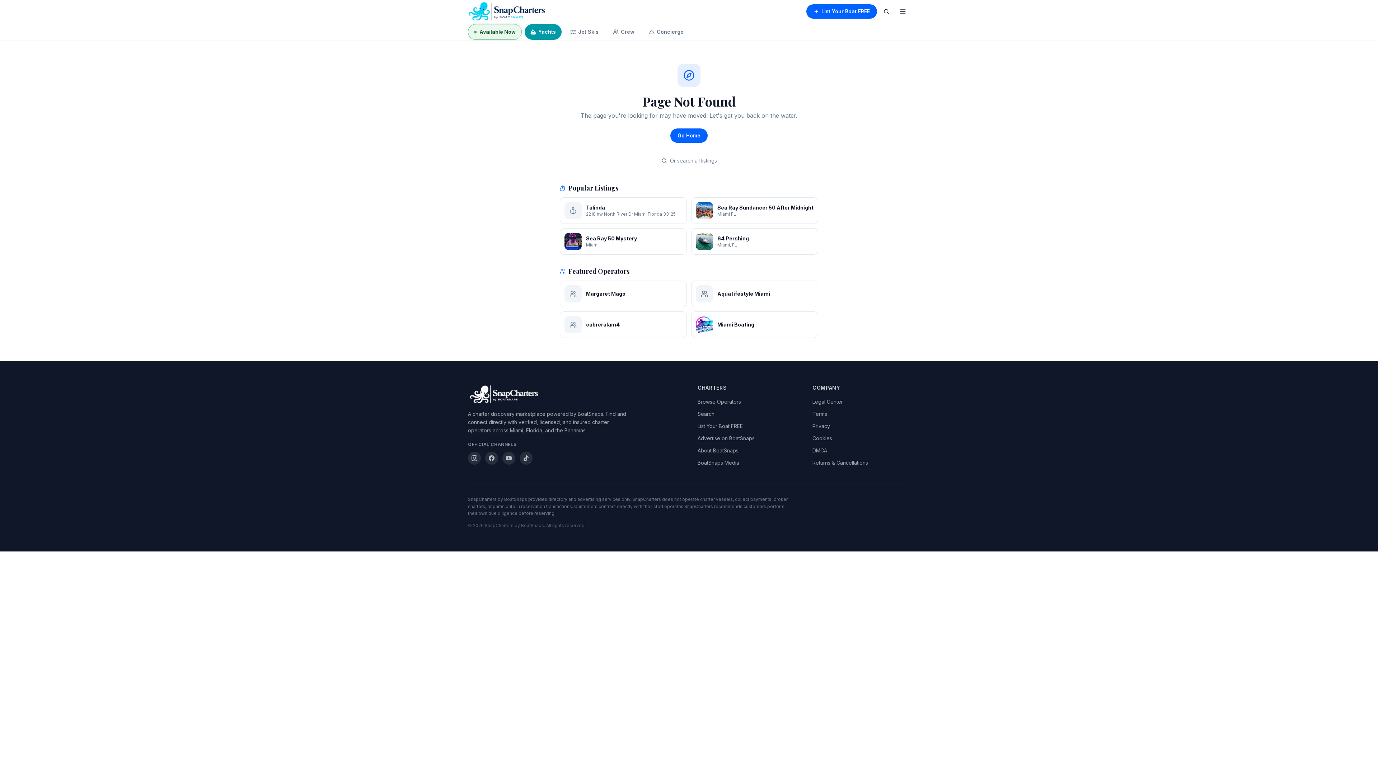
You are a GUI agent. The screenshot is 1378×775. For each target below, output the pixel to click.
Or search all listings (693, 161)
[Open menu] (903, 11)
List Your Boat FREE (845, 11)
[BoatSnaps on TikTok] (526, 458)
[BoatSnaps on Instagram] (474, 458)
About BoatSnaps (718, 450)
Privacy (821, 426)
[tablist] (689, 32)
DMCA (819, 450)
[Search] (886, 11)
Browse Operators (719, 402)
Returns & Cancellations (840, 463)
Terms (819, 414)
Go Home (689, 135)
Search (706, 414)
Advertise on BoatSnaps (726, 438)
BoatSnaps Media (718, 463)
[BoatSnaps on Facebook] (491, 458)
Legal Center (827, 402)
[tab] (495, 32)
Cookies (822, 438)
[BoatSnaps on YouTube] (508, 458)
